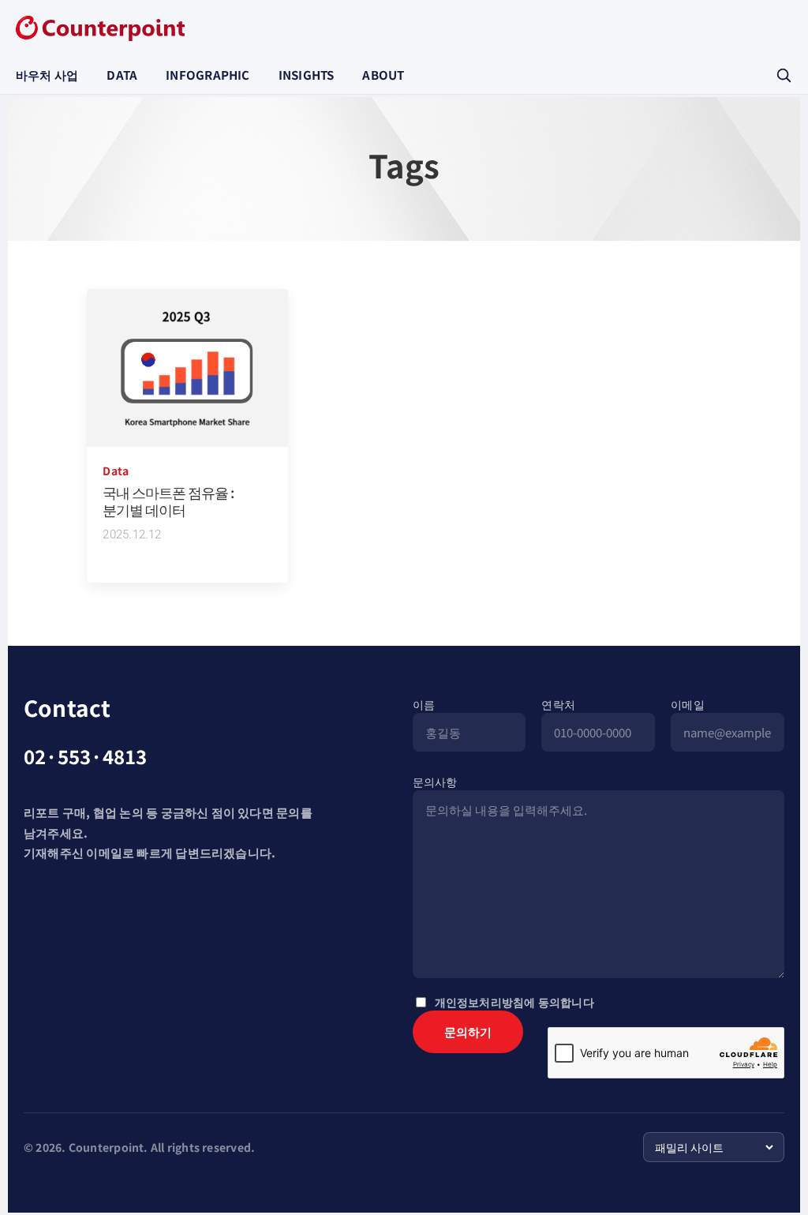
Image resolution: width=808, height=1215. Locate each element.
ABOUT (383, 74)
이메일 (688, 704)
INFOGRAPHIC (207, 74)
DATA (122, 74)
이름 (424, 704)
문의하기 (468, 1031)
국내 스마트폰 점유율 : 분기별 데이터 (168, 501)
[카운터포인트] (100, 28)
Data (116, 470)
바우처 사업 (47, 74)
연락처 (558, 704)
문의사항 (435, 781)
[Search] (783, 75)
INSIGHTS (307, 74)
